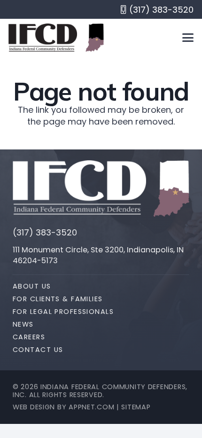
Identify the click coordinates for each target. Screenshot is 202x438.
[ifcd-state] (171, 188)
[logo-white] (79, 187)
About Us (32, 286)
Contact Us (38, 349)
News (23, 324)
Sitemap (135, 407)
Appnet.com (91, 407)
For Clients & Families (58, 299)
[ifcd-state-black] (94, 37)
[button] (188, 37)
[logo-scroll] (42, 37)
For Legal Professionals (63, 311)
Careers (29, 337)
